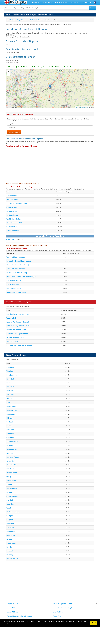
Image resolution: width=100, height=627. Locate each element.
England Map (36, 2)
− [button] (8, 74)
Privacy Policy (57, 616)
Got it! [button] (94, 623)
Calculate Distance (14, 132)
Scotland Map (47, 2)
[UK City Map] (15, 2)
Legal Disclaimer (58, 612)
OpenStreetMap (84, 107)
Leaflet (76, 107)
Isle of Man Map (86, 2)
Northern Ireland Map (61, 2)
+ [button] (8, 71)
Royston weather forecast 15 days (21, 145)
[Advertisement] (50, 165)
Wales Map (74, 2)
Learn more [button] (22, 624)
